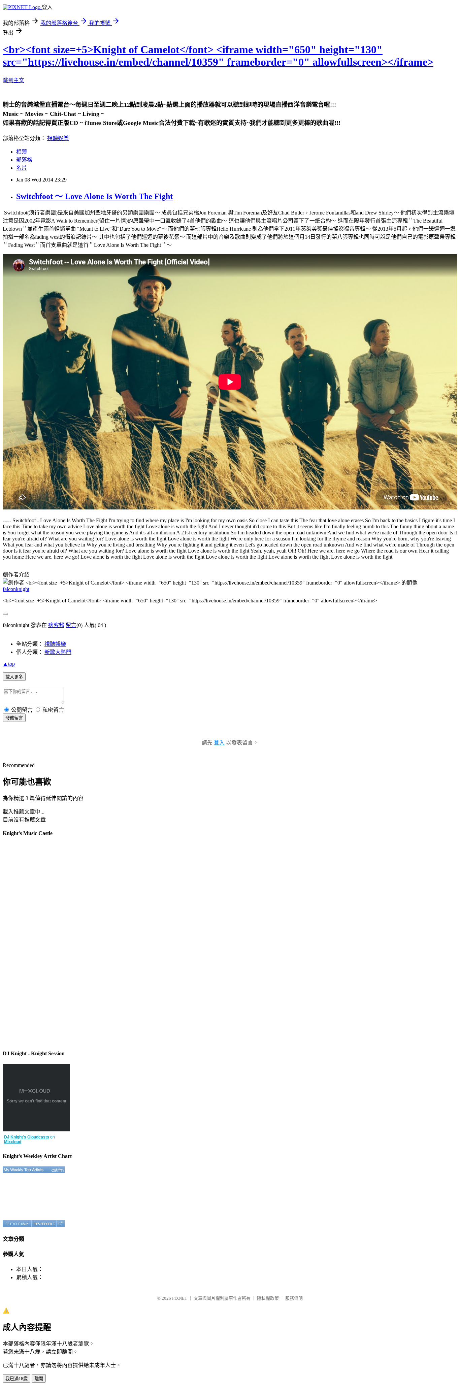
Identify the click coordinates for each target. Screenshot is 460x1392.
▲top (9, 664)
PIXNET (179, 1298)
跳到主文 (13, 80)
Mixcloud (12, 1141)
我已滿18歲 (16, 1378)
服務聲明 (294, 1298)
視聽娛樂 (58, 138)
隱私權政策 (268, 1298)
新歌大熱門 (57, 652)
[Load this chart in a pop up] (60, 1223)
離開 (38, 1378)
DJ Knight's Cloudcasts (26, 1137)
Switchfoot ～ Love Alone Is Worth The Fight (94, 196)
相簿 (21, 152)
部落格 (24, 160)
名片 (21, 168)
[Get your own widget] (17, 1223)
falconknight (16, 589)
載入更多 (14, 677)
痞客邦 (56, 625)
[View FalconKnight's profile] (43, 1223)
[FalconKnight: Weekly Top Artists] (34, 1169)
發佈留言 (14, 718)
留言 (71, 625)
